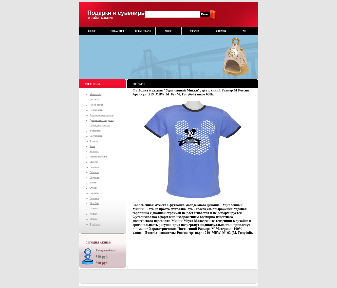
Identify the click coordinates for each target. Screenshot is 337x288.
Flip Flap (94, 203)
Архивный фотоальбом (101, 115)
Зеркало (94, 141)
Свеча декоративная (100, 125)
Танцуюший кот (105, 250)
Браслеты (94, 151)
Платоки (94, 208)
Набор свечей (96, 104)
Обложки (94, 172)
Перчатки (94, 193)
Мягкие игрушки (98, 156)
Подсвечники (96, 110)
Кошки (93, 213)
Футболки (95, 224)
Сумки (93, 187)
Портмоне (95, 167)
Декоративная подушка (101, 120)
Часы (92, 146)
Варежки (94, 198)
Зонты (93, 182)
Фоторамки (95, 130)
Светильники (96, 135)
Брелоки (94, 161)
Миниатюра (95, 94)
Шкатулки (95, 99)
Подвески (94, 177)
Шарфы (93, 219)
